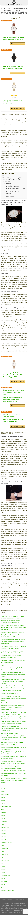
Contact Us (22, 899)
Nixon (2, 845)
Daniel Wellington (6, 806)
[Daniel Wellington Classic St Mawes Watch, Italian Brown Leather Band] (14, 29)
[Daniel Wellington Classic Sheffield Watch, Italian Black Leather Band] (14, 58)
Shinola (3, 866)
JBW (2, 824)
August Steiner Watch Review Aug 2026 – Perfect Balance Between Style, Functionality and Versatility (13, 627)
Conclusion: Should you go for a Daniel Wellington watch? (14, 195)
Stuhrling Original (5, 875)
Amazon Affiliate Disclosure (10, 899)
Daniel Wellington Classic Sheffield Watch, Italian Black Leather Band (13, 67)
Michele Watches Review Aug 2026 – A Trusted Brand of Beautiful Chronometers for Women (13, 698)
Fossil (2, 809)
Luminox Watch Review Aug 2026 (10, 693)
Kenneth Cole (5, 827)
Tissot (3, 884)
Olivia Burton (4, 848)
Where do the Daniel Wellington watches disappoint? (15, 192)
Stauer (3, 872)
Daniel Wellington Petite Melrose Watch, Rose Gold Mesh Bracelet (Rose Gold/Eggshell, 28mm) (12, 375)
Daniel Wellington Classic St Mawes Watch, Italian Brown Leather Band (13, 38)
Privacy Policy (14, 901)
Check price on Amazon (18, 43)
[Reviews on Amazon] (14, 95)
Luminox (3, 833)
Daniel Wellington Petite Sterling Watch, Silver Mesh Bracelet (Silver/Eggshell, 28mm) (12, 399)
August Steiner (5, 794)
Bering (3, 797)
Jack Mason (4, 821)
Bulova (3, 800)
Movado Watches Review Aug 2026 (11, 703)
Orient (3, 851)
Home (2, 665)
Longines (3, 830)
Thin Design (8, 185)
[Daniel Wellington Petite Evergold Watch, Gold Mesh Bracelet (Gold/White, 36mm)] (14, 87)
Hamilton (3, 812)
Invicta (3, 818)
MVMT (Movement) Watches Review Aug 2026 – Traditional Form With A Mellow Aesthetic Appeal (12, 707)
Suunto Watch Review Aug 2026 (10, 766)
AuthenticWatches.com (7, 890)
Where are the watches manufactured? (15, 190)
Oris (2, 857)
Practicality (8, 183)
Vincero (3, 887)
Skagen (3, 869)
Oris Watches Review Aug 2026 (9, 733)
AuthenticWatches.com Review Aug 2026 (12, 632)
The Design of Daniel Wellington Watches (15, 188)
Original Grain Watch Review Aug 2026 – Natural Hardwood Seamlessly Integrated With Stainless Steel (14, 728)
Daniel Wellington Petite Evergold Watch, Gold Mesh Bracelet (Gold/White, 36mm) (12, 102)
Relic (2, 863)
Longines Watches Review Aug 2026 (11, 690)
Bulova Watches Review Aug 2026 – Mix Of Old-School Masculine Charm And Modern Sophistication (13, 641)
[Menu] (2, 3)
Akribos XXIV (4, 788)
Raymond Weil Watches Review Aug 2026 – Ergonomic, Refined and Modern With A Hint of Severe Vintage (13, 738)
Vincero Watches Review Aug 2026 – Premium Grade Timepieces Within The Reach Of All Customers (14, 780)
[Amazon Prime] (23, 41)
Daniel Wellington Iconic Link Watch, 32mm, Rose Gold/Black (13, 420)
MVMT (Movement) (6, 842)
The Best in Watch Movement (12, 186)
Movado (3, 839)
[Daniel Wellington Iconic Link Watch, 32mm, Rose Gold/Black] (14, 416)
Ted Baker (4, 881)
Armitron (3, 791)
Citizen (3, 803)
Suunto (3, 878)
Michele (3, 836)
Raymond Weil (5, 860)
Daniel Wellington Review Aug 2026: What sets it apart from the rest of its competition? (14, 179)
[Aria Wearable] (14, 2)
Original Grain (4, 854)
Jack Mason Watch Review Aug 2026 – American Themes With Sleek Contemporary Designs (13, 674)
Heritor (3, 815)
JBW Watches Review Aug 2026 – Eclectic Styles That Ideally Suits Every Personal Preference (13, 681)
